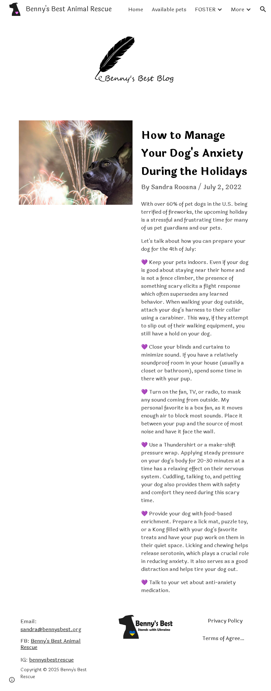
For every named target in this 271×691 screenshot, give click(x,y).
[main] (195, 157)
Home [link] (135, 9)
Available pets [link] (169, 9)
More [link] (237, 9)
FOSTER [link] (205, 9)
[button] (263, 9)
